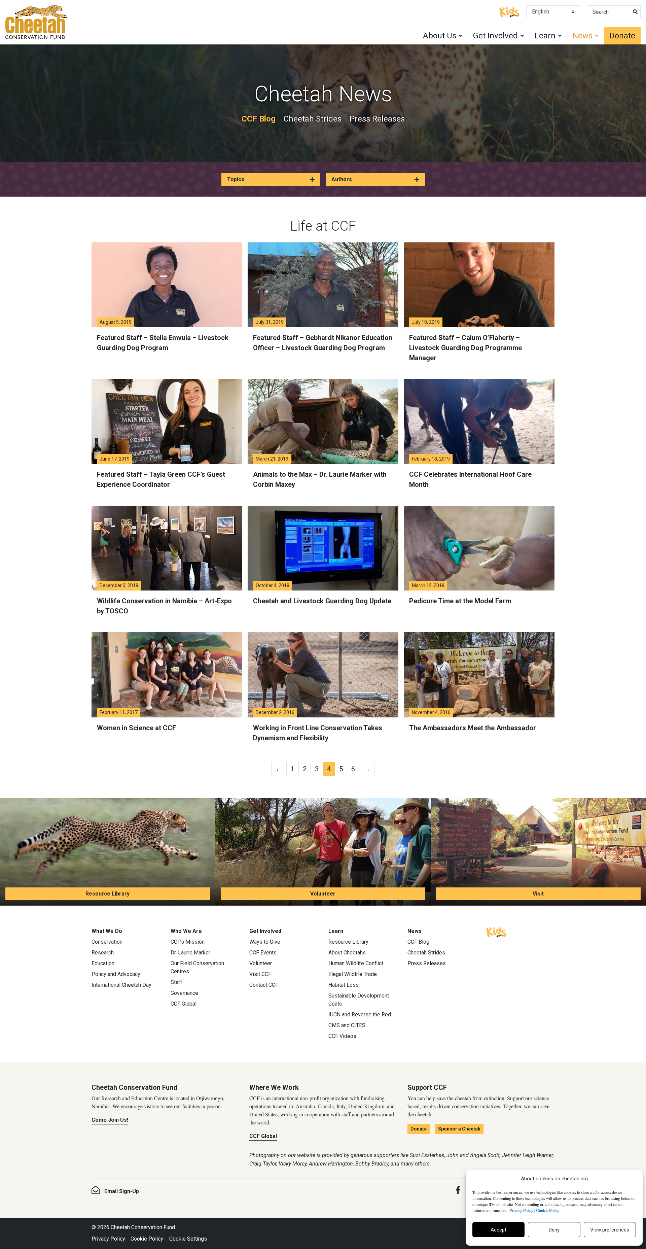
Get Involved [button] (495, 35)
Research (103, 952)
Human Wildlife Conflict (355, 963)
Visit (538, 893)
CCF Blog (259, 119)
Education (103, 963)
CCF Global (183, 1004)
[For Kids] (509, 11)
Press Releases (377, 119)
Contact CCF (263, 985)
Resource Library (107, 893)
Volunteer (322, 893)
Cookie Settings (188, 1239)
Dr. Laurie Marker (190, 952)
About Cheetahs (347, 952)
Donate (622, 35)
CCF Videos (342, 1036)
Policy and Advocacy (116, 974)
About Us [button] (439, 35)
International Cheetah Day (121, 985)
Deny (554, 1230)
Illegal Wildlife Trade (352, 974)
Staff (176, 982)
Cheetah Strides (313, 119)
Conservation (107, 942)
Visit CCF (260, 974)
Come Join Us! (110, 1120)
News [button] (582, 35)
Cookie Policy (147, 1239)
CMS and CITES (346, 1025)
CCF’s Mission (188, 942)
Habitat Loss (343, 985)
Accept (498, 1230)
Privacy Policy (108, 1239)
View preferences (609, 1230)
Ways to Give (264, 942)
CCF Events (263, 952)
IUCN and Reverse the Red (359, 1014)
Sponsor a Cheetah (459, 1129)
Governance (184, 993)
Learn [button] (545, 35)
